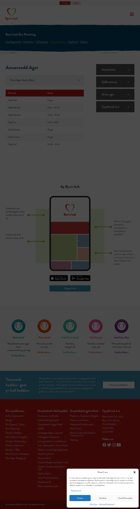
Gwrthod (102, 498)
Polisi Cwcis (93, 504)
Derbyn (80, 498)
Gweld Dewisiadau (125, 498)
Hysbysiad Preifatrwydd (106, 504)
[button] (134, 472)
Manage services (76, 490)
